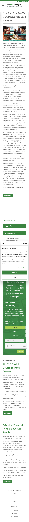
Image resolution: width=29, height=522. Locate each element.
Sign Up (21, 201)
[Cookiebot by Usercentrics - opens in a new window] (20, 243)
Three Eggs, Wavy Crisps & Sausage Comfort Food (13, 239)
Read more (7, 413)
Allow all (14, 272)
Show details (20, 267)
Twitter (15, 513)
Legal (14, 493)
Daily (15, 327)
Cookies (14, 496)
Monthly (15, 335)
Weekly (15, 331)
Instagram (15, 516)
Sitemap (15, 501)
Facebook (15, 510)
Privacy (14, 499)
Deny (14, 277)
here (4, 189)
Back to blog (8, 195)
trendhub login (23, 1)
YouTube (15, 519)
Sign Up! (20, 351)
